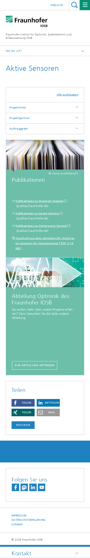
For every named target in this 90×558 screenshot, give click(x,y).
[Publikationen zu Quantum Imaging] (45, 156)
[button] (23, 403)
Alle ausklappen (67, 94)
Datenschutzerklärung (29, 519)
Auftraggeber (18, 128)
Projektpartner (19, 118)
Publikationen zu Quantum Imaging (39, 201)
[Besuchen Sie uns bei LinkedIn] (33, 487)
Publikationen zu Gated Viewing (37, 213)
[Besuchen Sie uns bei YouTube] (41, 487)
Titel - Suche (74, 5)
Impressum (19, 515)
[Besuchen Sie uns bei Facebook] (15, 487)
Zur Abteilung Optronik (35, 365)
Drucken (23, 425)
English (57, 5)
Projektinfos (17, 107)
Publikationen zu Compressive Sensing (41, 225)
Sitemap (17, 524)
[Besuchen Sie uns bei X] (24, 487)
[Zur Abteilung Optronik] (45, 273)
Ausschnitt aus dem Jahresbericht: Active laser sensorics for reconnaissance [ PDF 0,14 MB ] (45, 243)
